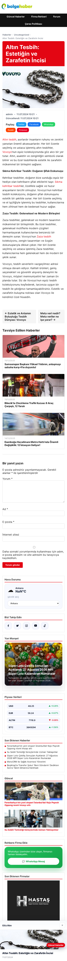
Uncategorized (21, 34)
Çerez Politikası (33, 23)
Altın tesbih (9, 139)
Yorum (7, 478)
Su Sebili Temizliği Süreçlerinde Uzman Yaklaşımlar (32, 752)
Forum (56, 16)
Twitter (21, 124)
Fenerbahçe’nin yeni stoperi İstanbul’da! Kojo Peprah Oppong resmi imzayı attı (33, 747)
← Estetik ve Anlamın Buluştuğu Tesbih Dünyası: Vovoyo (18, 316)
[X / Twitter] (17, 625)
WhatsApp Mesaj (33, 861)
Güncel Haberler (16, 16)
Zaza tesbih (44, 236)
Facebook (34, 124)
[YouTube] (35, 625)
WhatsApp (48, 124)
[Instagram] (26, 625)
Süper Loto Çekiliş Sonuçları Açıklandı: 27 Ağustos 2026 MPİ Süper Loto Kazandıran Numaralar (32, 756)
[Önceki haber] (50, 648)
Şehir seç (13, 597)
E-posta (8, 521)
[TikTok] (44, 625)
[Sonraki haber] (57, 648)
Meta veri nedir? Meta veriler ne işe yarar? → (50, 316)
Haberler (6, 34)
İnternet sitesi (10, 534)
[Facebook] (8, 625)
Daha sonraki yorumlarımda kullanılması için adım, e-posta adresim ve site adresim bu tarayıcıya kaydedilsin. (33, 555)
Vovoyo (7, 151)
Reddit (11, 130)
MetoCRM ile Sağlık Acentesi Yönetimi (26, 761)
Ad (5, 509)
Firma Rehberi (39, 16)
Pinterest (23, 130)
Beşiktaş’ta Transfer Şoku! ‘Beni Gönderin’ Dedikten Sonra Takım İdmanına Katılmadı (33, 766)
